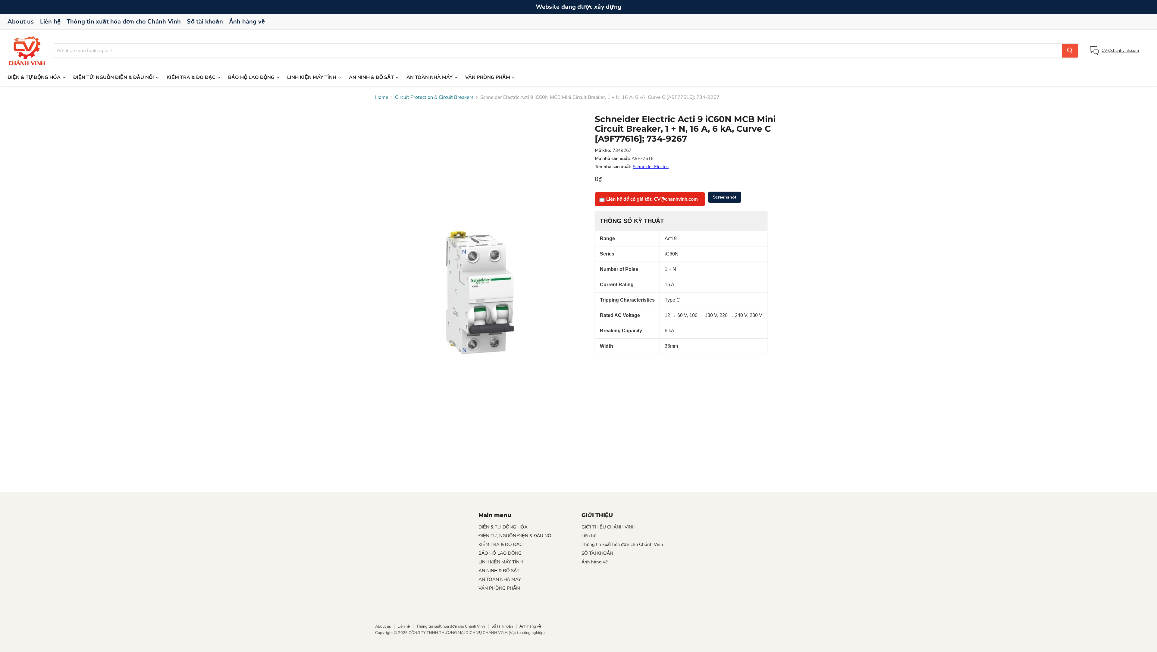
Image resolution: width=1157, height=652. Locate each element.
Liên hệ (50, 21)
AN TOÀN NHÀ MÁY (430, 77)
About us (21, 21)
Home (381, 97)
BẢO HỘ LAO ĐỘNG (252, 77)
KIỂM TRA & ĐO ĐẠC (192, 77)
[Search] (1070, 51)
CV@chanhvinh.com (1120, 50)
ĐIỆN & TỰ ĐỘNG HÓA (35, 77)
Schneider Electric (651, 167)
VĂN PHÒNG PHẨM (488, 77)
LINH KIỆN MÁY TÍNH (312, 77)
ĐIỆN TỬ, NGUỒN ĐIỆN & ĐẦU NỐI (114, 77)
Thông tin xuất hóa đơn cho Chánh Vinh (124, 21)
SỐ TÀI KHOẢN (597, 553)
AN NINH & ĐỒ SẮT (372, 77)
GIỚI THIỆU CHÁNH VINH (608, 527)
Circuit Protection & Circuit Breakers (434, 97)
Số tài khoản (205, 21)
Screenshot (724, 197)
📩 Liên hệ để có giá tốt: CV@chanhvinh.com (648, 199)
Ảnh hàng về (247, 21)
